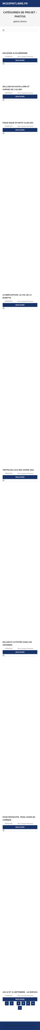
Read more (20, 60)
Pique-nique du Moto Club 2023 (18, 123)
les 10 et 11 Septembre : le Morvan (20, 992)
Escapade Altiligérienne (15, 53)
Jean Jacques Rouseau (25, 56)
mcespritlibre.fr (15, 3)
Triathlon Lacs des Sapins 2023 (18, 470)
